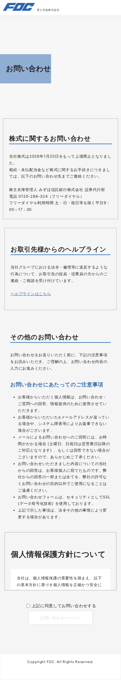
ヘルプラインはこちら (31, 293)
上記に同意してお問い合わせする (64, 605)
